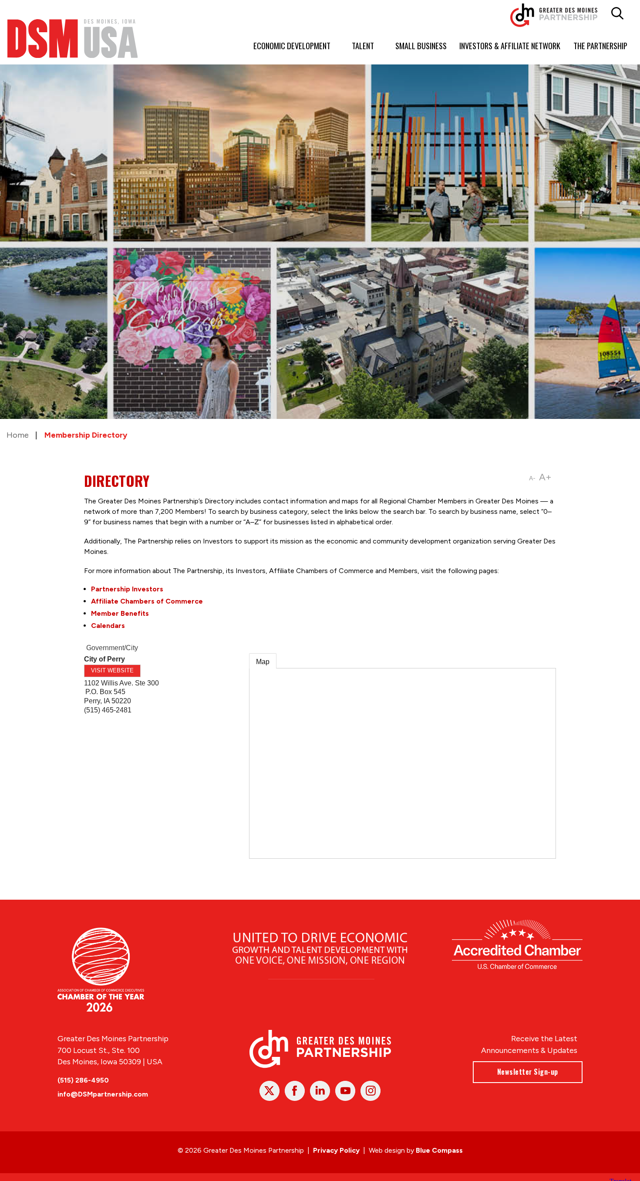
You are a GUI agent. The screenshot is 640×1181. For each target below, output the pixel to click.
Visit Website (112, 670)
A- (532, 478)
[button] (617, 13)
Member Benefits (120, 613)
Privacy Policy (336, 1150)
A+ (545, 477)
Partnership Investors (127, 589)
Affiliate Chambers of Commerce (147, 601)
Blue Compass (439, 1150)
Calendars (108, 625)
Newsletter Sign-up (527, 1071)
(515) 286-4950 (83, 1080)
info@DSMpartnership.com (102, 1094)
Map (262, 661)
